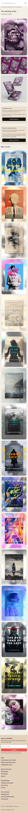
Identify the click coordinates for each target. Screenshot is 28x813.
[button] (25, 3)
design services (14, 140)
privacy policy (18, 752)
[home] (9, 3)
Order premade (14, 119)
